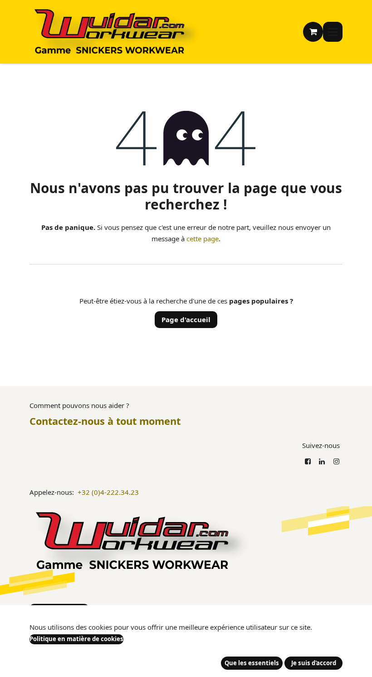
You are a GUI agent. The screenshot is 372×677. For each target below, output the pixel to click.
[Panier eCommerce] (313, 32)
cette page (202, 238)
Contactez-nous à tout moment (105, 421)
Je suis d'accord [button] (313, 663)
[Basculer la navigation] (333, 32)
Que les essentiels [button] (252, 663)
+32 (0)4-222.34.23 (108, 492)
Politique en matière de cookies (76, 639)
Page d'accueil (186, 319)
